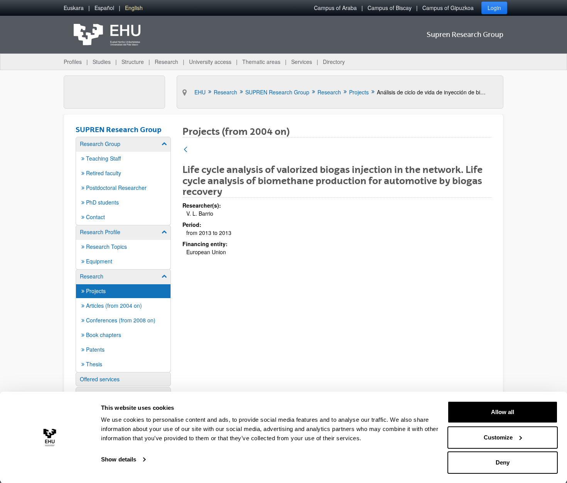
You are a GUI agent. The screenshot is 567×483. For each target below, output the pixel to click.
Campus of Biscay (390, 8)
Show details (118, 459)
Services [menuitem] (301, 61)
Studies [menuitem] (102, 61)
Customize (498, 437)
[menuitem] (74, 8)
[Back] (185, 150)
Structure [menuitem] (133, 61)
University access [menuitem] (210, 61)
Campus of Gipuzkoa (448, 8)
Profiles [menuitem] (73, 61)
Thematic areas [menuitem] (261, 61)
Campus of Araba (335, 8)
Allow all (502, 412)
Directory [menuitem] (334, 61)
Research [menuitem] (166, 61)
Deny (503, 462)
